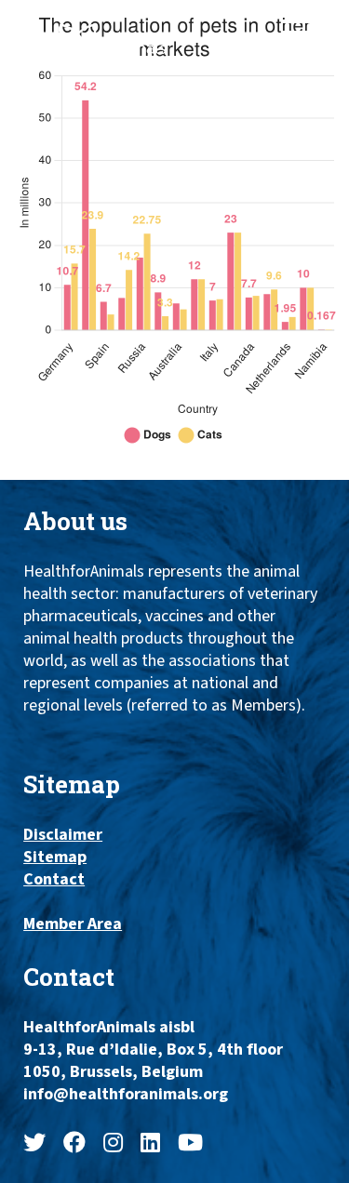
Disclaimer (62, 835)
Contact (54, 880)
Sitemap (55, 857)
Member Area (72, 924)
